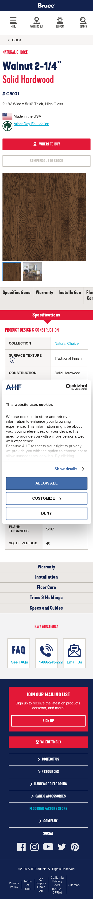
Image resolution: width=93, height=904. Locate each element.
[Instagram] (34, 846)
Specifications (17, 292)
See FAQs (19, 662)
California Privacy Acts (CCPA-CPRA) (57, 884)
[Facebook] (22, 846)
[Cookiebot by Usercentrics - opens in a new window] (66, 387)
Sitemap (74, 885)
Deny (46, 513)
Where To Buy (51, 742)
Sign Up (48, 720)
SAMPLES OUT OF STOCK (46, 160)
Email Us (74, 662)
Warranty (44, 292)
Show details (66, 469)
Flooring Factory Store (48, 808)
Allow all (46, 483)
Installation (70, 292)
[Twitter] (62, 846)
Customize (43, 498)
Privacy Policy (14, 885)
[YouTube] (48, 846)
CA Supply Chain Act (41, 884)
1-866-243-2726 (48, 662)
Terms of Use (28, 884)
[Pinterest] (74, 846)
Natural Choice (15, 52)
